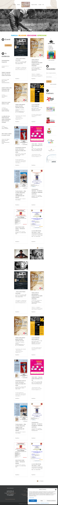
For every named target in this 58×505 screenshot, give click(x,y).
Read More (17, 78)
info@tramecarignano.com (11, 493)
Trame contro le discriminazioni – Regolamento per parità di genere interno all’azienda (37, 62)
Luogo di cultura (35, 108)
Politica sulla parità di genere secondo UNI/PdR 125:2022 (20, 106)
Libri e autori (19, 154)
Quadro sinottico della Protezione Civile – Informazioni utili (7, 89)
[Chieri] (50, 117)
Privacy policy (7, 499)
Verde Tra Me (51, 49)
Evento (41, 196)
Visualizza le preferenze (51, 500)
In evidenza (5, 80)
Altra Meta (33, 196)
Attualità (5, 127)
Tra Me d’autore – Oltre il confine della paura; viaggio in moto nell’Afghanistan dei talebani (20, 194)
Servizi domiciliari (51, 60)
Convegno (39, 109)
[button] (55, 489)
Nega (42, 500)
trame (22, 63)
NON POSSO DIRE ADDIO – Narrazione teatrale (20, 229)
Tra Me (3, 143)
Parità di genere (21, 112)
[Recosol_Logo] (50, 137)
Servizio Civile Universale (36, 150)
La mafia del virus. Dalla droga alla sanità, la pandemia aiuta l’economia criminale (6, 119)
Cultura (38, 196)
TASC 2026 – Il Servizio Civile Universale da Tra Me (37, 145)
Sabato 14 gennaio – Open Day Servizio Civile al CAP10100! (6, 74)
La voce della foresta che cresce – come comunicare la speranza (37, 232)
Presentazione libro (35, 197)
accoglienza (21, 62)
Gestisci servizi (31, 497)
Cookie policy (13, 499)
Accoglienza (51, 47)
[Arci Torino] (50, 97)
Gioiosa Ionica (34, 110)
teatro (16, 233)
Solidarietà (6, 128)
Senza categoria (17, 199)
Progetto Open (51, 48)
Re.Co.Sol (38, 110)
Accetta (32, 500)
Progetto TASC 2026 (39, 149)
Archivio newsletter (53, 84)
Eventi (39, 236)
